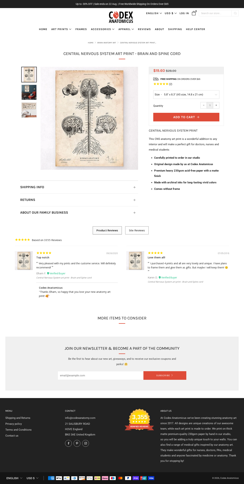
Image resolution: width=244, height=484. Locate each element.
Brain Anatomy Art (106, 43)
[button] (29, 74)
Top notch (42, 257)
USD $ (169, 13)
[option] (89, 118)
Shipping (175, 29)
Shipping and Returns (17, 418)
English (152, 13)
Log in (184, 13)
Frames (81, 29)
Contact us (11, 435)
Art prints (59, 29)
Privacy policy (13, 423)
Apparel (124, 29)
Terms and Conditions (18, 429)
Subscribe (163, 375)
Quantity (158, 105)
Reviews (144, 29)
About (159, 29)
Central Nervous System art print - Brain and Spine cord (63, 277)
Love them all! (156, 257)
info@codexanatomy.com (80, 418)
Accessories (101, 29)
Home (43, 29)
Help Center (195, 29)
